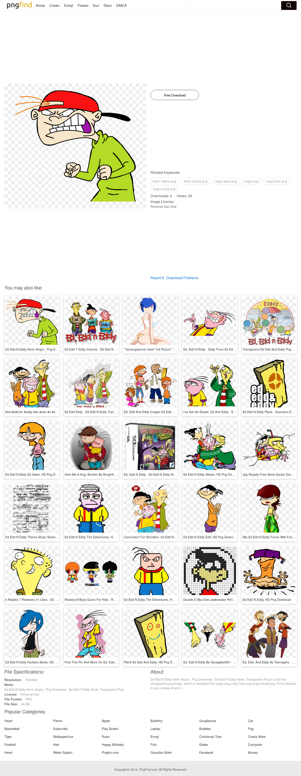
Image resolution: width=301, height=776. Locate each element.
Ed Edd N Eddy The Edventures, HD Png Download (100, 537)
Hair (56, 744)
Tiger (8, 736)
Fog (250, 728)
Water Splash (62, 752)
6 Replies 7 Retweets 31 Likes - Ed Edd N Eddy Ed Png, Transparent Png (56, 599)
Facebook (206, 752)
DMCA (121, 5)
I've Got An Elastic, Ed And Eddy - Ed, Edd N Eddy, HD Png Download (232, 412)
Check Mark (257, 736)
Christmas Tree (210, 736)
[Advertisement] (75, 53)
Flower (83, 5)
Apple (106, 720)
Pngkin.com (110, 752)
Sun (96, 5)
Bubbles (205, 728)
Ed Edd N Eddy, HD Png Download (267, 599)
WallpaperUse (63, 736)
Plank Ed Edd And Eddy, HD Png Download (154, 662)
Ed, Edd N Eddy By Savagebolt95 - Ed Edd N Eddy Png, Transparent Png (234, 662)
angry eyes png (226, 181)
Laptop (155, 728)
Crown (54, 5)
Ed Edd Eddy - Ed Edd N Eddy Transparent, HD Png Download (108, 412)
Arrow (40, 5)
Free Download (175, 95)
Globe (203, 744)
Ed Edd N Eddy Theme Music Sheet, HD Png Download (44, 537)
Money (253, 752)
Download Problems (182, 277)
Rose (106, 736)
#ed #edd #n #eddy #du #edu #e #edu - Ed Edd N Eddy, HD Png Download (57, 412)
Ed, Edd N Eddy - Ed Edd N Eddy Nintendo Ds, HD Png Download (169, 474)
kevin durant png (195, 181)
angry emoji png (164, 189)
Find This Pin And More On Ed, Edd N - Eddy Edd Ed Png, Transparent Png (117, 662)
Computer (255, 744)
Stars (108, 5)
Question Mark (161, 752)
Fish (153, 744)
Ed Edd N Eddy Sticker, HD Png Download (212, 474)
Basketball (11, 728)
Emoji (68, 5)
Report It (157, 277)
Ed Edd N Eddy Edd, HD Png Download (210, 537)
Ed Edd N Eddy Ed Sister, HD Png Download (36, 474)
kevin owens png (164, 181)
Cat (250, 720)
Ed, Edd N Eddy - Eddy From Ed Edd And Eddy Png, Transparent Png (232, 349)
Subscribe (60, 728)
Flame (57, 720)
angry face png (276, 181)
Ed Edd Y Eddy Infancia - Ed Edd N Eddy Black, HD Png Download (111, 349)
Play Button (110, 728)
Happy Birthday (113, 744)
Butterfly (156, 720)
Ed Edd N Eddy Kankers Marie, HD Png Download (40, 662)
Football (10, 744)
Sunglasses (207, 720)
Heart (8, 720)
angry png (251, 181)
